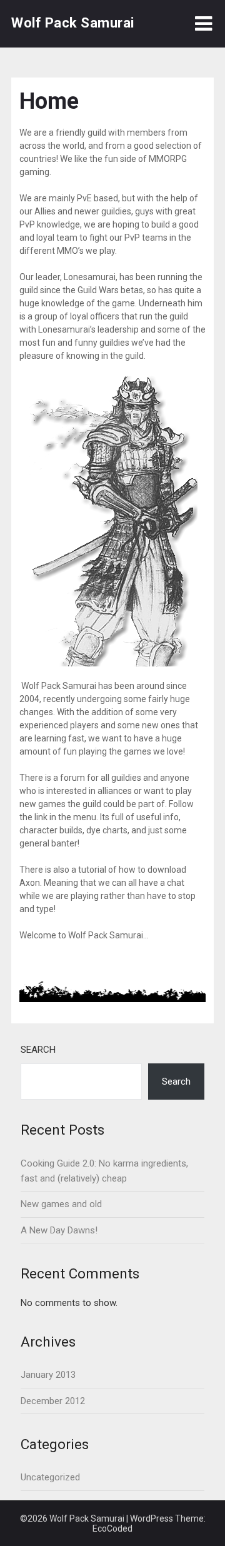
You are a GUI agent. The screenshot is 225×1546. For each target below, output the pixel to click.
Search (38, 1049)
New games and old (61, 1204)
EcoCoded (112, 1528)
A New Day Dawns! (59, 1230)
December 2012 (53, 1401)
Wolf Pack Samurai (72, 23)
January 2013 (48, 1374)
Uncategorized (50, 1477)
